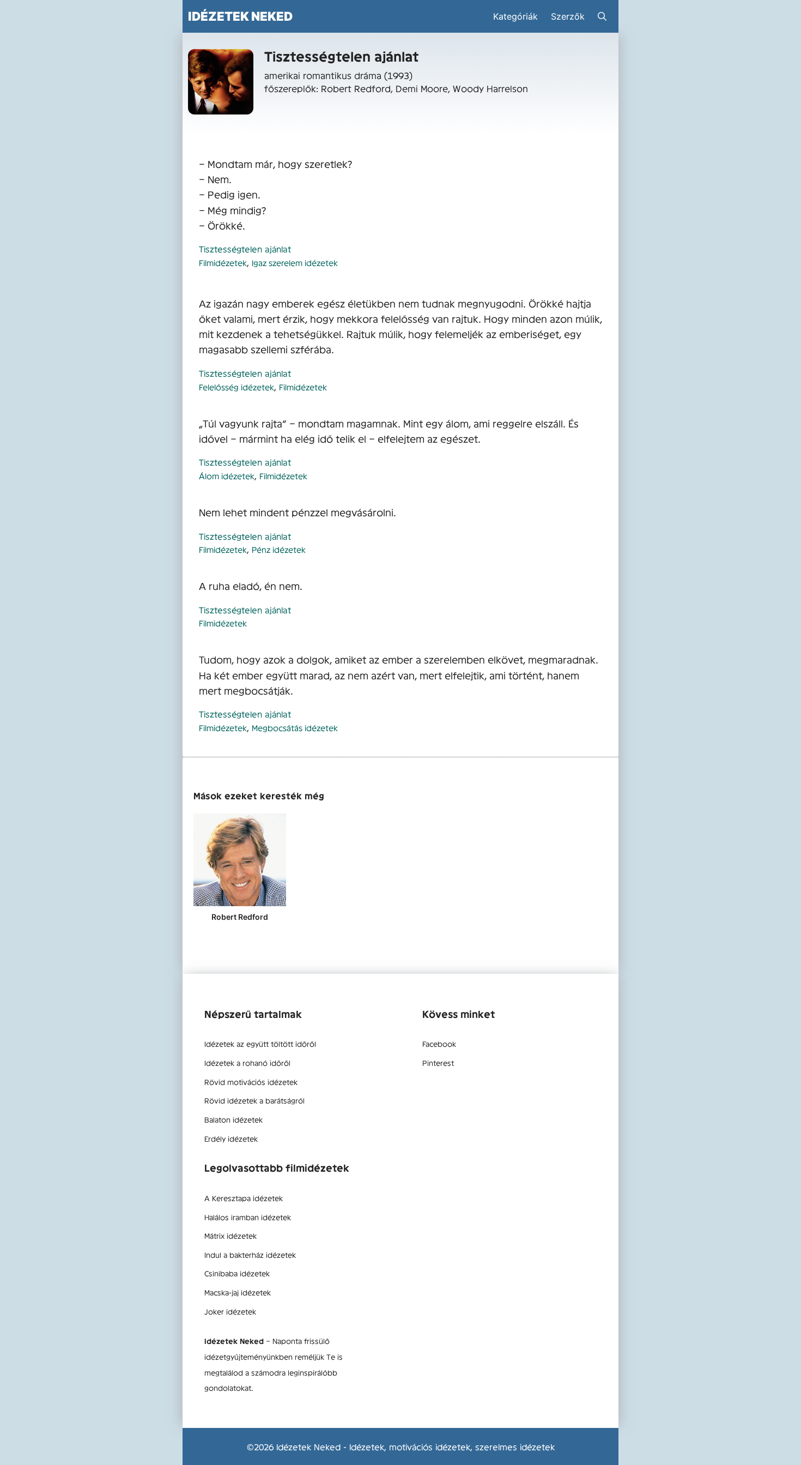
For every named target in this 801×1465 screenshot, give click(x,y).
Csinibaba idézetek (237, 1273)
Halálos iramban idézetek (247, 1217)
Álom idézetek (226, 475)
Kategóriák (515, 16)
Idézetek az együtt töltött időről (260, 1043)
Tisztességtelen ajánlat (245, 249)
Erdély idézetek (231, 1138)
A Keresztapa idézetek (243, 1197)
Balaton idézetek (233, 1119)
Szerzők (568, 16)
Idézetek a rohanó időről (247, 1062)
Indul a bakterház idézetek (250, 1254)
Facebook (439, 1043)
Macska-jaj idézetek (237, 1292)
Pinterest (438, 1062)
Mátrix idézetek (230, 1235)
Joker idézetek (230, 1311)
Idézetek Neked (240, 16)
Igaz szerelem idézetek (295, 262)
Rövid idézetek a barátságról (254, 1100)
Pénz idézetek (279, 549)
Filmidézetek (223, 262)
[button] (602, 16)
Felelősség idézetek (236, 386)
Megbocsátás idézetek (295, 727)
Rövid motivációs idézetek (251, 1081)
